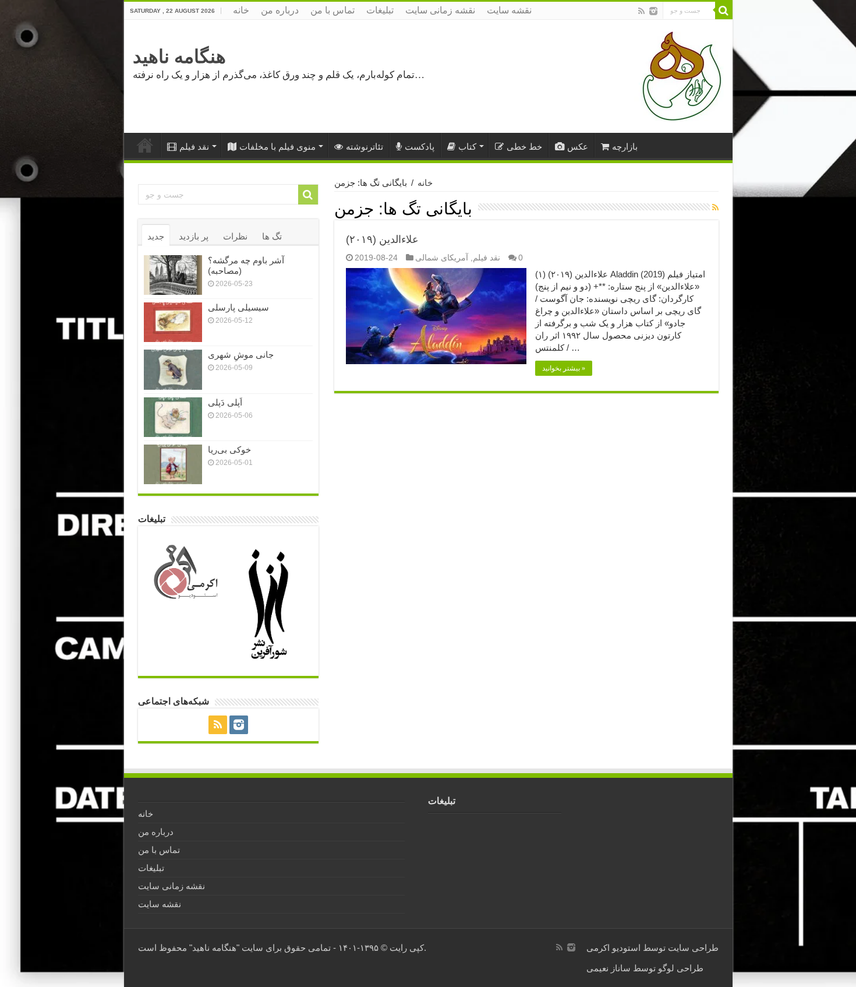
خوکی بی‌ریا (229, 449)
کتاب (467, 146)
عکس (577, 146)
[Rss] (641, 11)
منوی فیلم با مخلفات (277, 146)
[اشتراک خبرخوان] (715, 207)
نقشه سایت (509, 10)
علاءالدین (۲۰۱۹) (382, 239)
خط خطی (524, 146)
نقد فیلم (194, 146)
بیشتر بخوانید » (563, 368)
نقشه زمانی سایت (440, 10)
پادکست (419, 146)
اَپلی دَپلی (225, 402)
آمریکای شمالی (441, 257)
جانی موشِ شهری (241, 354)
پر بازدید (193, 236)
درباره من (280, 10)
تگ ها (272, 236)
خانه (241, 10)
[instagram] (653, 11)
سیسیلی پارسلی (238, 307)
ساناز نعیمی (608, 968)
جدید (155, 236)
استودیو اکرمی (613, 948)
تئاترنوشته (364, 146)
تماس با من (332, 10)
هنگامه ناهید (179, 56)
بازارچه (625, 146)
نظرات (235, 236)
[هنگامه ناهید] (679, 75)
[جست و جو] (724, 10)
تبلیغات (380, 10)
